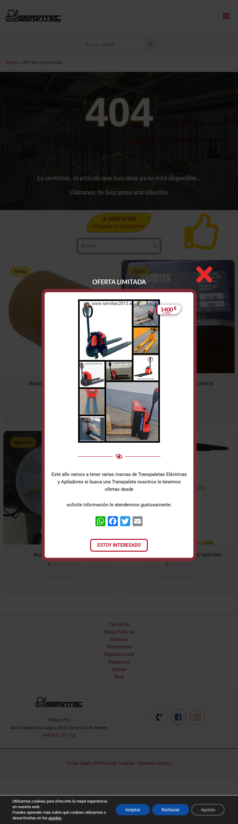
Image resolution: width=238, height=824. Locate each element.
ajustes (54, 818)
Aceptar (132, 809)
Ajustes (208, 809)
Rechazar (170, 809)
